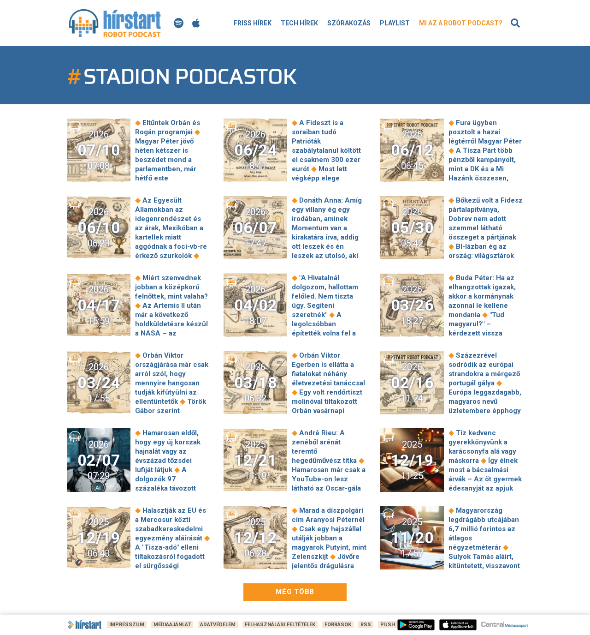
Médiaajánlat (172, 625)
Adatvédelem (218, 625)
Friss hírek (252, 23)
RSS (365, 625)
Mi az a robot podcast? (460, 23)
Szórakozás (349, 23)
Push (387, 625)
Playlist (395, 23)
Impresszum (126, 625)
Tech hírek (299, 23)
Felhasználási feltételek (280, 625)
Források (337, 625)
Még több (295, 591)
